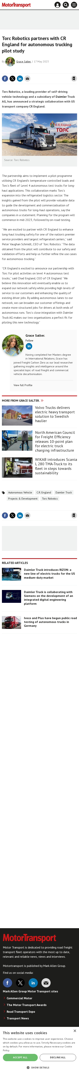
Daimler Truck (64, 492)
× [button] (74, 1031)
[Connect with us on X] (20, 982)
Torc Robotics (50, 498)
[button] (39, 1067)
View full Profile (23, 385)
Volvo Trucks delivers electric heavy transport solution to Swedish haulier (55, 414)
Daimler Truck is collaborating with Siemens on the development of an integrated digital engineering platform (48, 598)
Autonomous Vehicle (20, 492)
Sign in (28, 70)
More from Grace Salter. (21, 400)
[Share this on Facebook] (5, 78)
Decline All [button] (58, 1057)
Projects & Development (22, 498)
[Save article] (74, 78)
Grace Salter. (23, 61)
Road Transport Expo (21, 1011)
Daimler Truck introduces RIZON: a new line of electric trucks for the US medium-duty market (49, 573)
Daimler (61, 96)
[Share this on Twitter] (12, 78)
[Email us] (46, 982)
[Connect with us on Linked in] (33, 982)
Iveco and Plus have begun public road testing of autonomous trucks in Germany (50, 622)
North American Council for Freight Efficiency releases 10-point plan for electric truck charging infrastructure (55, 441)
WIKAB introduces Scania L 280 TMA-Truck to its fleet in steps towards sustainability (56, 466)
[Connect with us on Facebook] (7, 982)
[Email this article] (27, 78)
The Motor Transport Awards (27, 1005)
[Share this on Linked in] (20, 78)
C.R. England (44, 492)
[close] (77, 70)
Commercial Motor (19, 998)
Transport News (18, 1018)
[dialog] (39, 1050)
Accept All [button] (20, 1057)
